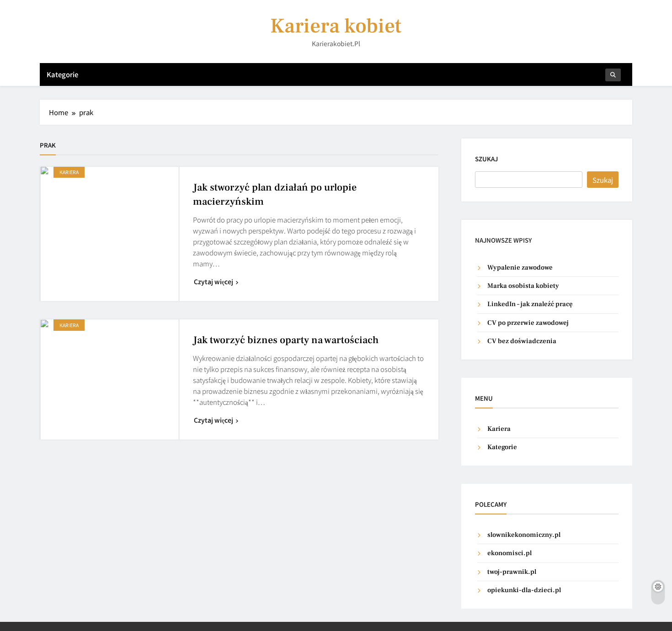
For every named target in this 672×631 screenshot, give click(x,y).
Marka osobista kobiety (523, 285)
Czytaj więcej (213, 281)
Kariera (69, 172)
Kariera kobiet (335, 26)
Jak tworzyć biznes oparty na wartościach (286, 340)
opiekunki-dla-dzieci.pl (524, 590)
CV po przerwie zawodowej (528, 322)
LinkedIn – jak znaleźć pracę (530, 304)
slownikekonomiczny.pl (523, 534)
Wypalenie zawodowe (520, 267)
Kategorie (62, 74)
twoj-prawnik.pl (511, 571)
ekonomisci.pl (509, 553)
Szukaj (486, 158)
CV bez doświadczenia (521, 341)
